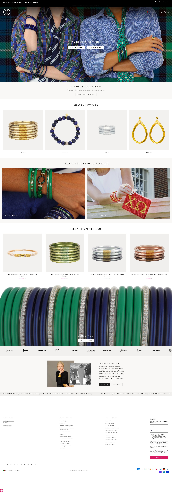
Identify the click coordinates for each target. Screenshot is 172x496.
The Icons (80, 12)
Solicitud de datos (109, 442)
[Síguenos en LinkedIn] (32, 464)
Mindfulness (90, 12)
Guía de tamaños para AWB (66, 439)
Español (156, 11)
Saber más (104, 384)
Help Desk (62, 448)
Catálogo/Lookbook (65, 432)
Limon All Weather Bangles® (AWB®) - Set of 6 (65, 274)
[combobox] (152, 430)
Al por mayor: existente (65, 446)
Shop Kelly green (95, 48)
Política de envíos (109, 435)
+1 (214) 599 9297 (7, 425)
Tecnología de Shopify (82, 470)
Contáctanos (63, 434)
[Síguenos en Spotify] (35, 464)
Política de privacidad (110, 437)
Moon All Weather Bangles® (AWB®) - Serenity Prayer (107, 274)
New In (65, 12)
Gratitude (99, 12)
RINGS (106, 152)
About (107, 12)
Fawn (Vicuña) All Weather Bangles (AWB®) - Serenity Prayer (149, 274)
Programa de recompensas (66, 425)
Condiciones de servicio (111, 430)
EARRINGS (148, 152)
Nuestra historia (109, 421)
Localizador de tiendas (65, 441)
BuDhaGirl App (63, 421)
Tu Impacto (117, 384)
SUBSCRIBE (159, 457)
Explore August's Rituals (85, 94)
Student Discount (109, 425)
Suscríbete (62, 423)
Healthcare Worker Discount (112, 428)
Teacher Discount (109, 423)
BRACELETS (65, 152)
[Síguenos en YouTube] (21, 464)
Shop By (72, 12)
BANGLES (23, 152)
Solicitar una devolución (65, 436)
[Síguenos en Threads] (14, 464)
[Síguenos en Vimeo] (28, 464)
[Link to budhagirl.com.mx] (22, 253)
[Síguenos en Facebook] (4, 464)
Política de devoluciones (111, 432)
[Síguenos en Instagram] (11, 464)
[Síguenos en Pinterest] (18, 464)
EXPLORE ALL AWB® (86, 340)
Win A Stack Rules (109, 444)
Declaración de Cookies (111, 439)
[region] (86, 44)
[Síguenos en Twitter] (7, 464)
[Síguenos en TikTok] (25, 464)
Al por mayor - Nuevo (65, 443)
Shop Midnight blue (76, 48)
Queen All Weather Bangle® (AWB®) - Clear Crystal (22, 274)
